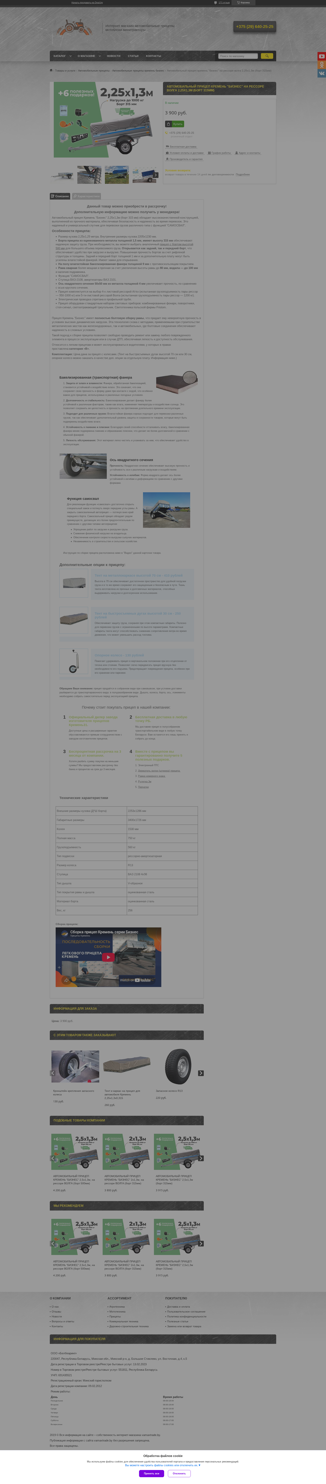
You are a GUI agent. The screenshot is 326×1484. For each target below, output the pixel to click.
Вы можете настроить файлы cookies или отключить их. (161, 1465)
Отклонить (179, 1473)
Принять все (151, 1473)
